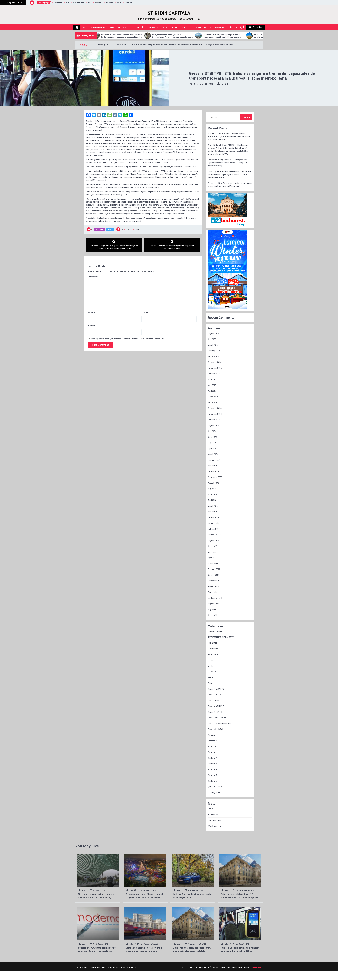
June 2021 (212, 615)
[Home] (76, 27)
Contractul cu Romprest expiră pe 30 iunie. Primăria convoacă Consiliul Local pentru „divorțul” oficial (156, 36)
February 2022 (214, 569)
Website (91, 326)
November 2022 (215, 523)
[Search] (237, 27)
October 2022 (214, 529)
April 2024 (212, 448)
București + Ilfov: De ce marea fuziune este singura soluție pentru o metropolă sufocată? (230, 184)
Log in (210, 809)
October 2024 (214, 419)
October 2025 (214, 373)
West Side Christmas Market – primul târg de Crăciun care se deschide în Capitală (144, 897)
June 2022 (212, 546)
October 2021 (214, 592)
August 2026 (213, 333)
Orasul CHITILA (214, 700)
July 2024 (212, 431)
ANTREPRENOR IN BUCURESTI (221, 637)
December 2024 (214, 408)
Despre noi (220, 27)
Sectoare (135, 27)
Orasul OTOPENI (215, 712)
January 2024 (213, 465)
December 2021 (214, 580)
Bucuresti (58, 3)
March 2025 (213, 396)
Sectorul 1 (212, 752)
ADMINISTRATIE (98, 27)
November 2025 (215, 368)
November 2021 (215, 586)
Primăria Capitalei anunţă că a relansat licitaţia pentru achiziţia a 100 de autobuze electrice (240, 951)
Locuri (165, 27)
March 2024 (213, 454)
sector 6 (109, 3)
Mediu (174, 27)
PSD (119, 3)
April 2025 (212, 391)
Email (146, 313)
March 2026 (213, 345)
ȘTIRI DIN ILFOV (202, 27)
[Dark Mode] (231, 27)
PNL (89, 3)
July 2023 (212, 488)
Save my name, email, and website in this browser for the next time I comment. (127, 339)
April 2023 (212, 500)
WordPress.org (214, 826)
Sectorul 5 (212, 775)
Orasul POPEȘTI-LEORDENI (219, 723)
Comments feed (215, 820)
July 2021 (212, 609)
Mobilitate (186, 27)
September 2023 (215, 477)
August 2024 (213, 425)
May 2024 (212, 442)
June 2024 (212, 437)
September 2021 (215, 598)
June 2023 (212, 494)
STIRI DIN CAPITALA (169, 13)
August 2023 (213, 483)
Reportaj (122, 27)
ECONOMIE (212, 643)
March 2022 (213, 563)
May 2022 (212, 552)
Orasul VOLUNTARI (216, 729)
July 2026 (212, 339)
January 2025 (213, 402)
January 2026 (213, 356)
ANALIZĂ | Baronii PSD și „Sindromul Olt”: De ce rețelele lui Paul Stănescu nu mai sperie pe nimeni (208, 36)
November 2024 (215, 414)
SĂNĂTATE (212, 741)
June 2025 (212, 379)
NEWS (84, 27)
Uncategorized (214, 792)
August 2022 (213, 540)
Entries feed (213, 814)
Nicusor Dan (78, 3)
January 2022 (213, 575)
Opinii (111, 27)
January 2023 (213, 511)
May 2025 (212, 385)
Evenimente (152, 27)
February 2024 (214, 460)
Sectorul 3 (212, 764)
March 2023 (213, 506)
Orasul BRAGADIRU (216, 689)
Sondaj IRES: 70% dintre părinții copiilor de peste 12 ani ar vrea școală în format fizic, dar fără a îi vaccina (97, 951)
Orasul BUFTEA (214, 695)
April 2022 (212, 557)
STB (67, 3)
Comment (93, 276)
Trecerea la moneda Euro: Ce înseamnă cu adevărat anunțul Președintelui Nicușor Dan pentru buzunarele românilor (229, 136)
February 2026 (214, 350)
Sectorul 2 (212, 758)
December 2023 (214, 471)
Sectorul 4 (212, 769)
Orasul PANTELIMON (217, 718)
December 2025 (214, 362)
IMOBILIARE (213, 654)
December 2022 (214, 517)
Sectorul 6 (212, 781)
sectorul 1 (128, 3)
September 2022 (215, 534)
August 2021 (213, 603)
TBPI (136, 229)
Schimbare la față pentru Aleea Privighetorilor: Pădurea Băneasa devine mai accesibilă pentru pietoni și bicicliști (228, 163)
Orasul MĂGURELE (216, 706)
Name (91, 313)
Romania (98, 3)
